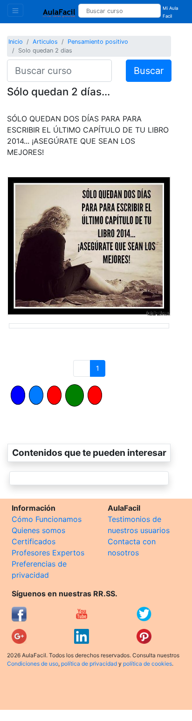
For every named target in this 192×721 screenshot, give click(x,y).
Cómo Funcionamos (47, 519)
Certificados (33, 541)
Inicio (15, 41)
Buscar (149, 70)
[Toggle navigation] (15, 10)
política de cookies (147, 663)
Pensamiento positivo (98, 41)
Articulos (45, 41)
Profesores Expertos (48, 552)
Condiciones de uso (32, 663)
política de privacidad (89, 663)
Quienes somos (38, 530)
